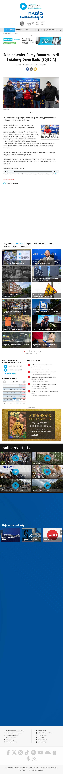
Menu (61, 30)
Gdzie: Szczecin (8, 180)
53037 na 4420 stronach (31, 354)
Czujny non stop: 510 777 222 (14, 733)
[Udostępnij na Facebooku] (27, 69)
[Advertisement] (31, 199)
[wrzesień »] (24, 382)
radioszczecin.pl (10, 740)
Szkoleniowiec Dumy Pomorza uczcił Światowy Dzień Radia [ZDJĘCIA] (31, 57)
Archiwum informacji (9, 378)
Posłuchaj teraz (42, 735)
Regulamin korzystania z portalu (45, 768)
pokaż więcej (11, 373)
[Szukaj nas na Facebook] (8, 750)
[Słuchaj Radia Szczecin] (23, 6)
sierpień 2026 (14, 382)
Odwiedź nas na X (41, 30)
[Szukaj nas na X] (14, 750)
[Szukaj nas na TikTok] (27, 750)
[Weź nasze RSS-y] (34, 756)
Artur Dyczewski (41, 65)
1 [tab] (30, 112)
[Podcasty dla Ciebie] (28, 756)
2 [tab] (32, 112)
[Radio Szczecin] (31, 15)
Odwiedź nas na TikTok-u (47, 30)
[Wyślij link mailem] (35, 69)
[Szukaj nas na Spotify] (33, 750)
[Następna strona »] (40, 351)
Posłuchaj (25, 246)
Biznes (15, 246)
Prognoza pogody (11, 737)
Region (15, 33)
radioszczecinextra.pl (11, 742)
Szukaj (55, 30)
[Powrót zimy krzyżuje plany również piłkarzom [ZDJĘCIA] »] (50, 130)
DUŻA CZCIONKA (42, 740)
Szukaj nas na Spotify (50, 30)
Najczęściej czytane (33, 360)
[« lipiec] (5, 382)
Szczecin (19, 243)
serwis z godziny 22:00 (15, 366)
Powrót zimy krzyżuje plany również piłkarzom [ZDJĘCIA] (49, 136)
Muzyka (26, 30)
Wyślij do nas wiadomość (52, 30)
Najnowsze (9, 243)
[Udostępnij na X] (31, 69)
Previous (5, 92)
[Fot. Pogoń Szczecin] (31, 92)
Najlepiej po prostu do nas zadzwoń (35, 30)
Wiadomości (9, 30)
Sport (51, 243)
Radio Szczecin (8, 33)
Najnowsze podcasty (13, 525)
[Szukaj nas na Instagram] (21, 750)
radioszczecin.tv (16, 448)
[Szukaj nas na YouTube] (40, 750)
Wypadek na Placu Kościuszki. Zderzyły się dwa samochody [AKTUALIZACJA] (44, 386)
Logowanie (41, 737)
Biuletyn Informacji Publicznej (45, 733)
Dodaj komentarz (12, 184)
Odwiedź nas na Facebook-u (38, 30)
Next (57, 92)
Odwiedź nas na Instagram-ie (44, 30)
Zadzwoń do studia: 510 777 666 (14, 730)
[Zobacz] (31, 41)
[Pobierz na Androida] (48, 750)
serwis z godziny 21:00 (15, 370)
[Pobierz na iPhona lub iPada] (54, 750)
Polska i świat (40, 243)
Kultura (7, 246)
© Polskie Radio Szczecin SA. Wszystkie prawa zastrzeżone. (20, 768)
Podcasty (18, 30)
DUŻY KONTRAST (43, 742)
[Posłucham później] (55, 173)
